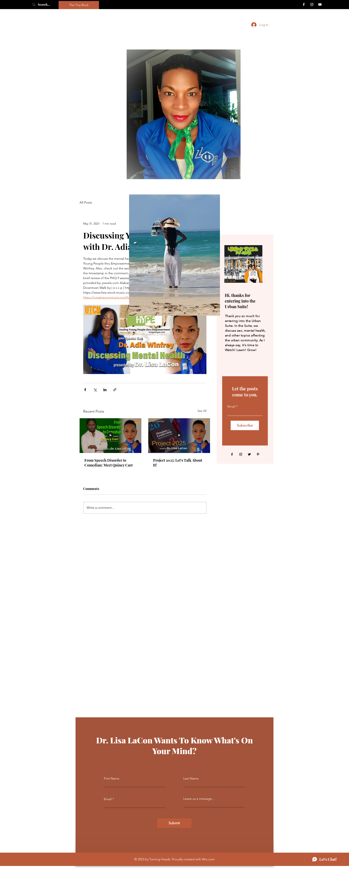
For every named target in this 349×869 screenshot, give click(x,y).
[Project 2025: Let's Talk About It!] (179, 435)
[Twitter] (249, 454)
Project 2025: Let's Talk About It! (177, 463)
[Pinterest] (258, 454)
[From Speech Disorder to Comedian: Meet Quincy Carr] (110, 435)
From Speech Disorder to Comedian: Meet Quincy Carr (108, 463)
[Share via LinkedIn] (105, 390)
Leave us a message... (198, 798)
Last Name (191, 778)
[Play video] (144, 339)
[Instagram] (312, 4)
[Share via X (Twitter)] (95, 390)
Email (231, 406)
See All (202, 411)
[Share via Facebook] (85, 390)
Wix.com (208, 859)
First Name (111, 778)
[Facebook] (304, 4)
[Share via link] (115, 390)
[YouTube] (320, 4)
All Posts (86, 202)
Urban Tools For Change (178, 25)
